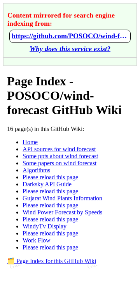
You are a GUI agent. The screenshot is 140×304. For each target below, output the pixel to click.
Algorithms (36, 170)
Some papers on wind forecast (59, 163)
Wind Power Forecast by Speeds (62, 212)
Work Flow (37, 240)
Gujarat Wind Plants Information (62, 198)
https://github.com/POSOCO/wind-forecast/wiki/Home (70, 36)
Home (30, 142)
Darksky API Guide (47, 184)
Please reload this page (50, 177)
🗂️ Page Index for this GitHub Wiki (51, 261)
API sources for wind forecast (59, 149)
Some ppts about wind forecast (60, 156)
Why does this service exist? (70, 49)
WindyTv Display (44, 226)
